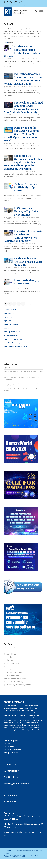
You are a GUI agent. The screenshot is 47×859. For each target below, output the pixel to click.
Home (6, 42)
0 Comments (16, 59)
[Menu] (40, 11)
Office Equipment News (12, 332)
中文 (23, 5)
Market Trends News (11, 324)
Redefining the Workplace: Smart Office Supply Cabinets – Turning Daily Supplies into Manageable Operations (23, 162)
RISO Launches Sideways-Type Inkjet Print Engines (26, 211)
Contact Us (10, 764)
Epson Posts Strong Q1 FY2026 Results (27, 281)
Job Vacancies (11, 795)
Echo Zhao (8, 816)
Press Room (10, 801)
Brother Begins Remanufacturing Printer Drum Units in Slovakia (22, 51)
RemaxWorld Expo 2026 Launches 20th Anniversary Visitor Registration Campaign (23, 236)
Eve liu (33, 171)
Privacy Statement (11, 752)
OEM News (24, 59)
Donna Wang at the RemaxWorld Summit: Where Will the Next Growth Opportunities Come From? (21, 134)
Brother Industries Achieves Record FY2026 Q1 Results (28, 262)
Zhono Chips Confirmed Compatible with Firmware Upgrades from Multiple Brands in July (23, 107)
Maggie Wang (35, 143)
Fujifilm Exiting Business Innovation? (13, 368)
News (6, 666)
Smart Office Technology (12, 343)
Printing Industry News (16, 783)
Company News (9, 313)
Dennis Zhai (34, 59)
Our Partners (9, 746)
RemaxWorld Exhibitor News (29, 86)
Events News (25, 143)
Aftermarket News (26, 115)
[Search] (35, 11)
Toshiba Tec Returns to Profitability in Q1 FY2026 (27, 187)
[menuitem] (35, 11)
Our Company (11, 740)
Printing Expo (11, 777)
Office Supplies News (11, 335)
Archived (7, 651)
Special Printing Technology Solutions (31, 217)
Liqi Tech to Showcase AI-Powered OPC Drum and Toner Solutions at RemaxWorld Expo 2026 (23, 78)
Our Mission (8, 743)
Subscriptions (11, 770)
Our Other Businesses (12, 749)
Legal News (7, 321)
